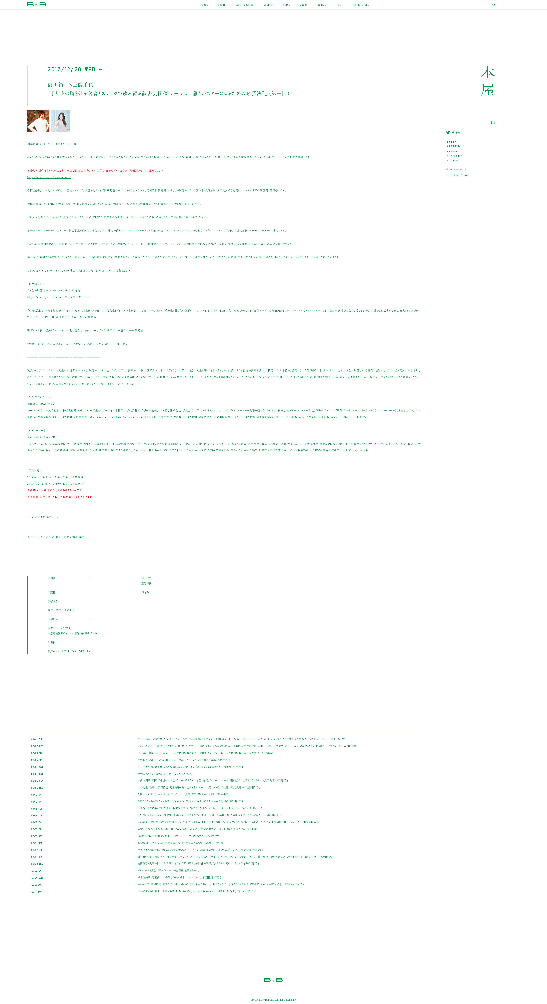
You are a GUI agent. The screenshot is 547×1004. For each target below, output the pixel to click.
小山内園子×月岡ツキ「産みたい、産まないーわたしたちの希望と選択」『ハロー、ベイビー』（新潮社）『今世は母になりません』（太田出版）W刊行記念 (213, 780)
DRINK (287, 4)
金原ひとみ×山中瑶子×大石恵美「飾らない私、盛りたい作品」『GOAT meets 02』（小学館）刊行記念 (191, 801)
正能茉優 (146, 583)
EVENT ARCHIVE (245, 4)
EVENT (221, 4)
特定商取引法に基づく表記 (457, 169)
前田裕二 (146, 578)
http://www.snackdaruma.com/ (49, 177)
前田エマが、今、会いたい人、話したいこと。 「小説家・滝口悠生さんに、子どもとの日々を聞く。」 (184, 794)
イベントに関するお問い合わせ (458, 175)
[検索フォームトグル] (493, 5)
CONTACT (323, 4)
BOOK (205, 4)
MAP (340, 4)
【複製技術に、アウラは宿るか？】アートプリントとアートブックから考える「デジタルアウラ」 (180, 836)
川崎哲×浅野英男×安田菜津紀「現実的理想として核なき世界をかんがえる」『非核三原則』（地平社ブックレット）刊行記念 (200, 808)
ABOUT (304, 4)
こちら (51, 517)
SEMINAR (268, 4)
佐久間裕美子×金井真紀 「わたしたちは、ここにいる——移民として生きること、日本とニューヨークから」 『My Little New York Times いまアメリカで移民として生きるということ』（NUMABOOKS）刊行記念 (241, 739)
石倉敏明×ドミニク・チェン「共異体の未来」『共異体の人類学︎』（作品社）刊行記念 (180, 843)
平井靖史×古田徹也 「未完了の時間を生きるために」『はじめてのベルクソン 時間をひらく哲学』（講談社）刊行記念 (197, 891)
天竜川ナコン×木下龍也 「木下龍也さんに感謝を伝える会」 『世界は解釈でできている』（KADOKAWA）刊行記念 (197, 829)
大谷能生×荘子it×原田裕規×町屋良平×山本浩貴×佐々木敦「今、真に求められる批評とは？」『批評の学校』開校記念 (199, 787)
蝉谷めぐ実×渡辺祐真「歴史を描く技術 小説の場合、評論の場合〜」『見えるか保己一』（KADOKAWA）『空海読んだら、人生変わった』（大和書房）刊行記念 (221, 884)
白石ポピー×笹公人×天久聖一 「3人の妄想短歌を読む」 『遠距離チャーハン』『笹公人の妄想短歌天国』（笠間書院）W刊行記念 (205, 753)
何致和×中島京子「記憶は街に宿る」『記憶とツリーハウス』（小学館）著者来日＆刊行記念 (184, 759)
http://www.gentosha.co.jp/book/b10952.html (58, 297)
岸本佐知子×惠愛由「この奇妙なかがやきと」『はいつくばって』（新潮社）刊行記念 (180, 877)
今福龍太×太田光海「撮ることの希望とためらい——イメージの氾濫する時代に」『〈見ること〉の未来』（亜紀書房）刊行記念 (200, 849)
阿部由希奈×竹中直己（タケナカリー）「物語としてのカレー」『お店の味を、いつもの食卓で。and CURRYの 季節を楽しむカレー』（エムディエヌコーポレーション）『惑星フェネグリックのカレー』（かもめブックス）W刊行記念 (247, 746)
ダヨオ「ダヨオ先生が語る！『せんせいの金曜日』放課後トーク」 (168, 870)
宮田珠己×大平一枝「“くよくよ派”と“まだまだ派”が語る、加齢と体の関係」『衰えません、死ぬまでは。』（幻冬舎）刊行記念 (198, 863)
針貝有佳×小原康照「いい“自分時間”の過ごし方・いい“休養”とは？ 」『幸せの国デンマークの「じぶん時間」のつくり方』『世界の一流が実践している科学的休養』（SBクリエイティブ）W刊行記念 (236, 856)
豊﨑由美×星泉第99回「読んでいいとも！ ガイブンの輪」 (166, 773)
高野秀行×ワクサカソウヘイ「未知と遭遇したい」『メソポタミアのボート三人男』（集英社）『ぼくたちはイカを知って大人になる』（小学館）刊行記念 (210, 815)
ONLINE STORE (361, 4)
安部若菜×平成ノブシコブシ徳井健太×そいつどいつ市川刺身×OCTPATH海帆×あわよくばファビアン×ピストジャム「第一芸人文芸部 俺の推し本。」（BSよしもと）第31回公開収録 (228, 822)
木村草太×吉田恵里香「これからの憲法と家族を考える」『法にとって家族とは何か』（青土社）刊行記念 (190, 766)
